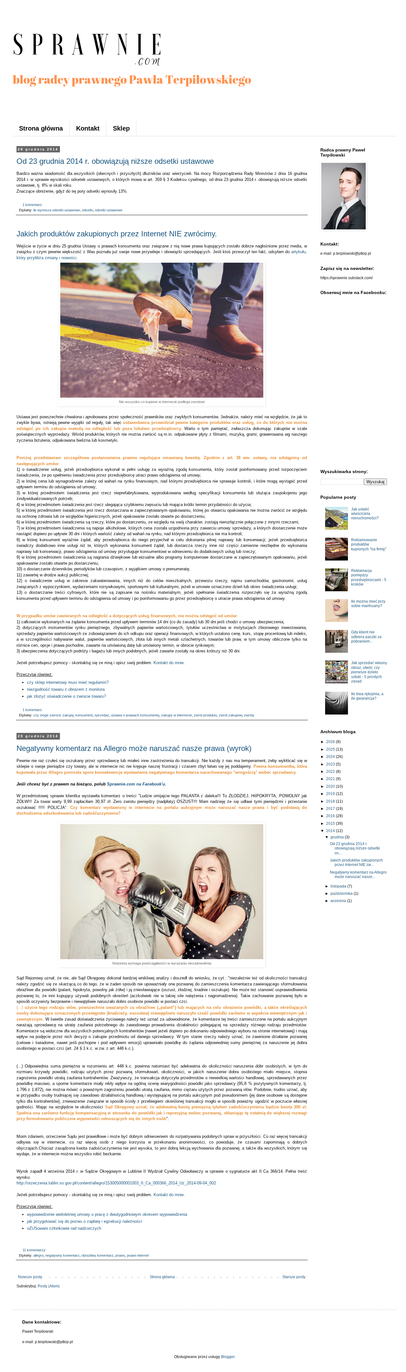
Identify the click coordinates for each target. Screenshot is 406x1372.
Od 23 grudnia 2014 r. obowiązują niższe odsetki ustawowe (115, 161)
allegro (38, 1255)
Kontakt (88, 128)
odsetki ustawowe (108, 210)
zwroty (249, 715)
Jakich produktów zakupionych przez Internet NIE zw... (356, 862)
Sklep (121, 128)
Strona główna (41, 128)
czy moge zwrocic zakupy (53, 715)
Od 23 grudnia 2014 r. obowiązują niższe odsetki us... (355, 848)
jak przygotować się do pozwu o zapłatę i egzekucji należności (84, 1221)
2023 (331, 764)
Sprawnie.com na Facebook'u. (136, 784)
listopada (339, 886)
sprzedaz (102, 715)
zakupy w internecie (176, 715)
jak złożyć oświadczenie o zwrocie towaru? (66, 696)
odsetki (87, 210)
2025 (331, 749)
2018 (331, 801)
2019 (331, 794)
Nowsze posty (30, 1277)
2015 (331, 823)
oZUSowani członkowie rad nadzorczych (64, 1228)
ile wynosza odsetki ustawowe (56, 210)
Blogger (227, 1357)
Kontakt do (169, 662)
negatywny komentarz (62, 1255)
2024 (331, 756)
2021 (331, 779)
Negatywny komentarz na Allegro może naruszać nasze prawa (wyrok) (134, 748)
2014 (331, 831)
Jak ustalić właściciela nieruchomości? (365, 514)
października (342, 893)
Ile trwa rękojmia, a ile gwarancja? (367, 696)
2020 (331, 786)
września (339, 901)
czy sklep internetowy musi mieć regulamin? (67, 682)
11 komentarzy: (35, 1250)
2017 (331, 808)
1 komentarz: (33, 205)
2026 (331, 742)
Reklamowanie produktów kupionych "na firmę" (368, 544)
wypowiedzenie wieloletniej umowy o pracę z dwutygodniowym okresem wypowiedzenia (107, 1214)
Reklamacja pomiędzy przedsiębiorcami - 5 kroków (368, 577)
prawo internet (138, 1255)
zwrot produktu (205, 715)
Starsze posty (293, 1277)
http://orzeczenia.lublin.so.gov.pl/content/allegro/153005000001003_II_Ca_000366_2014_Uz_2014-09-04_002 (116, 1183)
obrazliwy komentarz (98, 1255)
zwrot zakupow (230, 715)
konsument (84, 715)
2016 (331, 816)
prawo (120, 1255)
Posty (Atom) (49, 1286)
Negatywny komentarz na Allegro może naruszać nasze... (358, 874)
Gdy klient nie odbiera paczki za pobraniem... (366, 637)
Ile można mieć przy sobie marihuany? (368, 603)
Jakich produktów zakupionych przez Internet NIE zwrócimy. (116, 233)
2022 (331, 771)
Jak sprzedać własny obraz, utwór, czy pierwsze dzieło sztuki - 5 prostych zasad (369, 672)
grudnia (338, 837)
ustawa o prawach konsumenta (135, 715)
